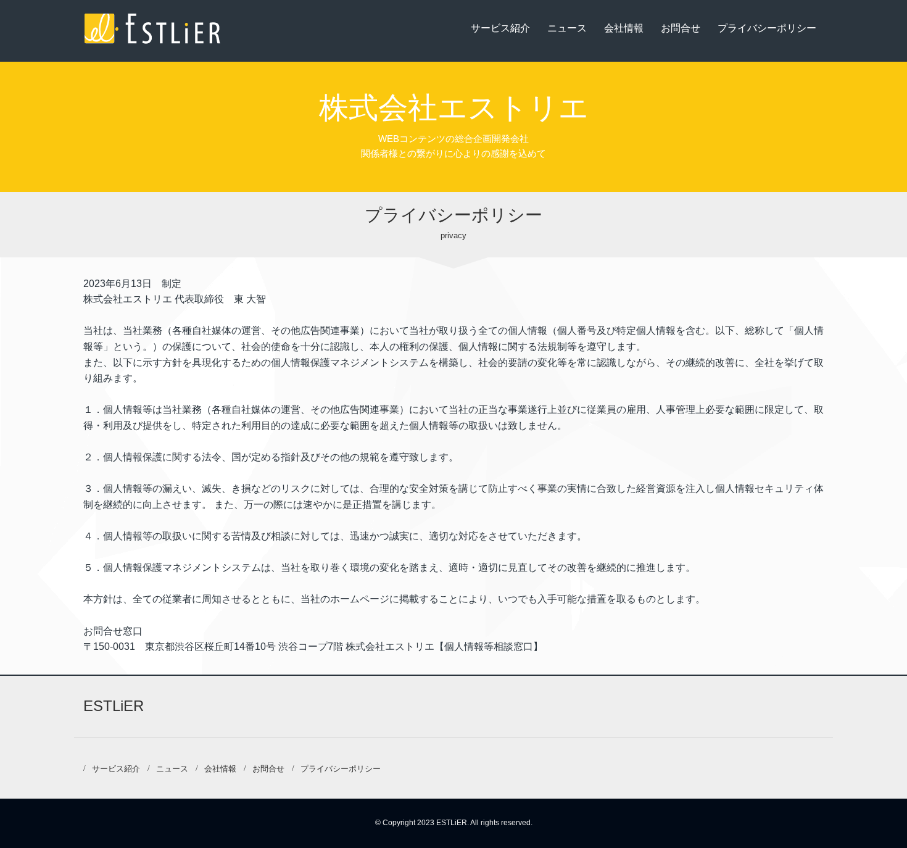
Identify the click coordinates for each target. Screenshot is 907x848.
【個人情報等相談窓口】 (488, 646)
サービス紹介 (500, 28)
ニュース (567, 28)
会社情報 (624, 28)
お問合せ (680, 28)
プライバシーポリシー (767, 28)
